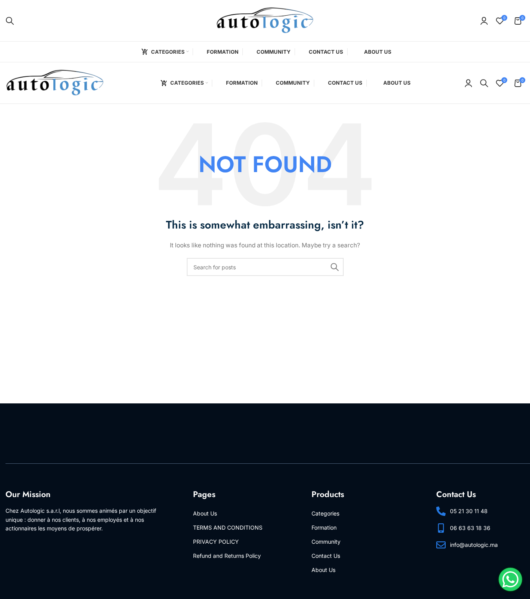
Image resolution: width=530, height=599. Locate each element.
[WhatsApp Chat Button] (510, 579)
